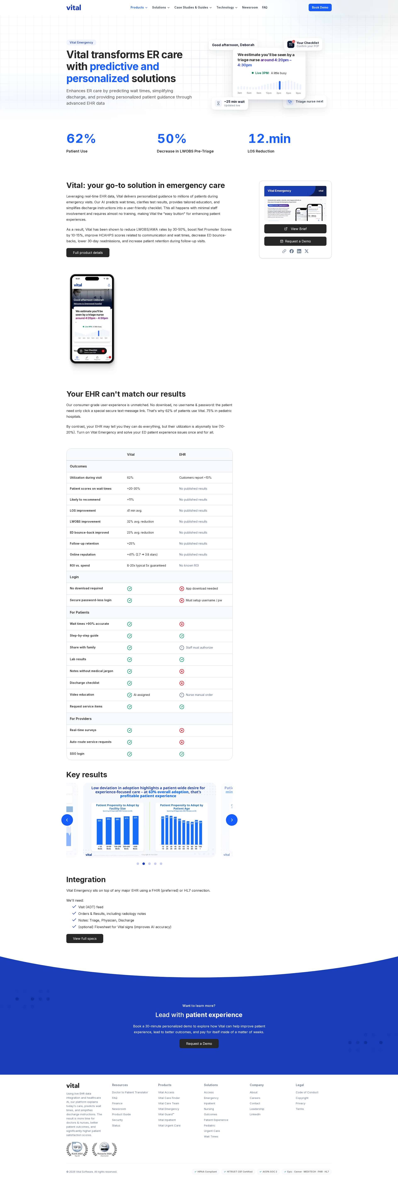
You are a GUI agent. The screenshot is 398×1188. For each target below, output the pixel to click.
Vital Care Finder (169, 1098)
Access (209, 1092)
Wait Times (211, 1136)
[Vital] (84, 1085)
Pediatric (209, 1125)
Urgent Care (212, 1130)
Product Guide (121, 1114)
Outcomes (210, 1114)
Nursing (209, 1108)
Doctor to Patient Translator (130, 1092)
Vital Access (166, 1092)
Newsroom (250, 7)
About (253, 1092)
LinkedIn (255, 1114)
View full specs (85, 938)
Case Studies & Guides (191, 7)
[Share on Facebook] (292, 251)
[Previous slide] (67, 820)
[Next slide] (232, 820)
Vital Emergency (168, 1108)
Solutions (159, 7)
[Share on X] (307, 251)
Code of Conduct (307, 1092)
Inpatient (209, 1103)
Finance (117, 1103)
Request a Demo (298, 241)
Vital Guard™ (166, 1114)
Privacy (300, 1103)
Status (116, 1125)
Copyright (302, 1098)
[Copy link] (284, 251)
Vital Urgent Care (169, 1125)
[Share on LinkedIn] (299, 251)
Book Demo (320, 7)
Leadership (257, 1108)
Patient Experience (216, 1119)
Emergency (211, 1098)
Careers (255, 1098)
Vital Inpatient (167, 1119)
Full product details (88, 253)
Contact (255, 1103)
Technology (225, 7)
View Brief (299, 229)
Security (117, 1119)
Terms (300, 1108)
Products (137, 7)
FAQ (264, 7)
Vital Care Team (168, 1103)
